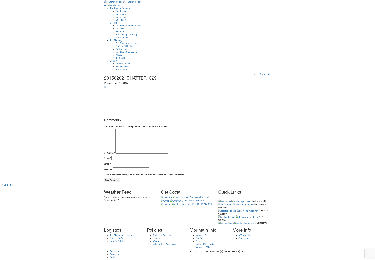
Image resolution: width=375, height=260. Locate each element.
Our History (121, 19)
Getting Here (122, 49)
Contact (113, 60)
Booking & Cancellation (163, 235)
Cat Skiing (120, 28)
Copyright (114, 254)
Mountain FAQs (203, 246)
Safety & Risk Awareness (164, 243)
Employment (121, 69)
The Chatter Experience (121, 8)
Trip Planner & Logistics (127, 43)
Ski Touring (121, 31)
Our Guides (121, 16)
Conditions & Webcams (126, 51)
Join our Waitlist (123, 66)
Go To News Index (262, 73)
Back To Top (6, 185)
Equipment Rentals (124, 46)
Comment (109, 152)
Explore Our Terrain (205, 243)
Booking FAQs (116, 238)
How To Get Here (118, 241)
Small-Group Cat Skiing (126, 34)
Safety (198, 241)
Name (107, 158)
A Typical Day (244, 235)
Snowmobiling (122, 37)
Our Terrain (121, 11)
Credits (113, 257)
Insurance (120, 57)
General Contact (123, 63)
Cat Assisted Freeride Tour (128, 25)
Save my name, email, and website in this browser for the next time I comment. (145, 174)
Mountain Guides (203, 235)
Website (108, 169)
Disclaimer (115, 251)
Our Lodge (121, 13)
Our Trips (114, 22)
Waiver (119, 54)
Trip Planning (116, 40)
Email (107, 163)
